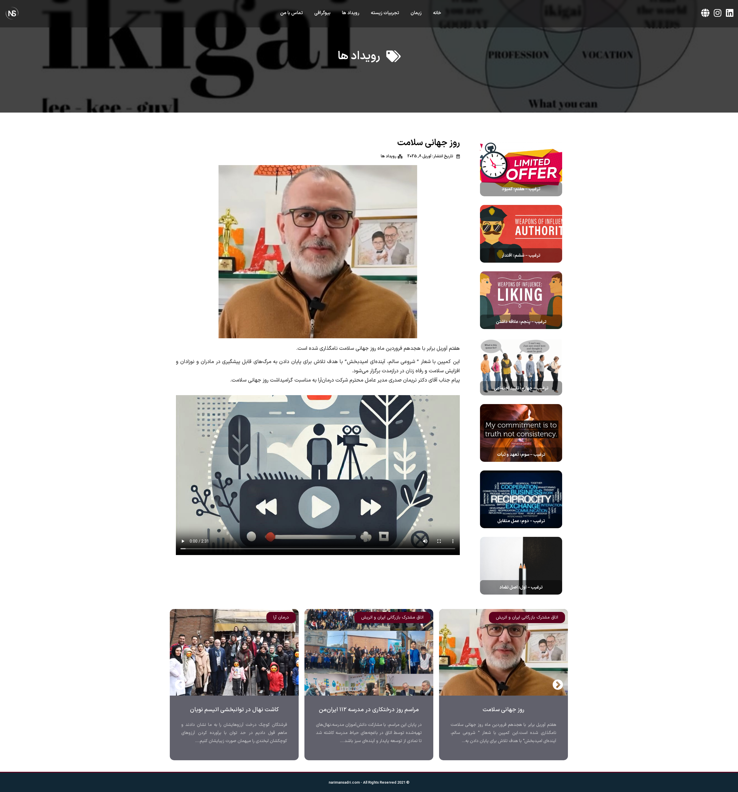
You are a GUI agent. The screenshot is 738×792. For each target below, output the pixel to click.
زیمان (416, 13)
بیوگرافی (322, 13)
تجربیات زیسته (385, 13)
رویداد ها (350, 13)
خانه (437, 13)
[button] (180, 685)
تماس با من (291, 13)
